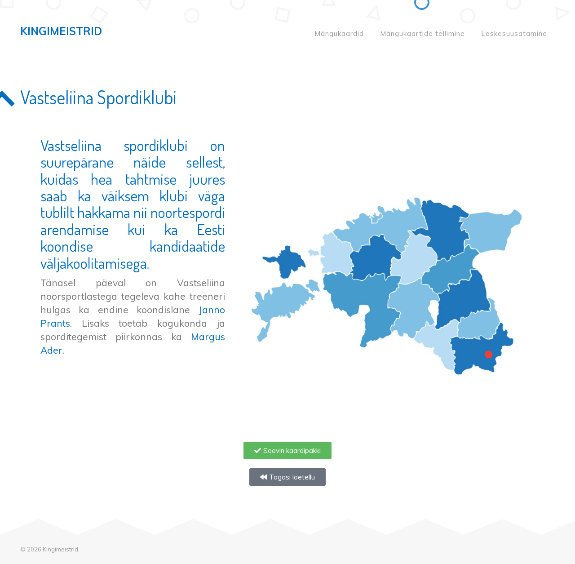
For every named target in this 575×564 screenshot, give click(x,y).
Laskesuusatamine (514, 33)
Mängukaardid (339, 33)
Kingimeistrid (61, 31)
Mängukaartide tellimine (422, 33)
